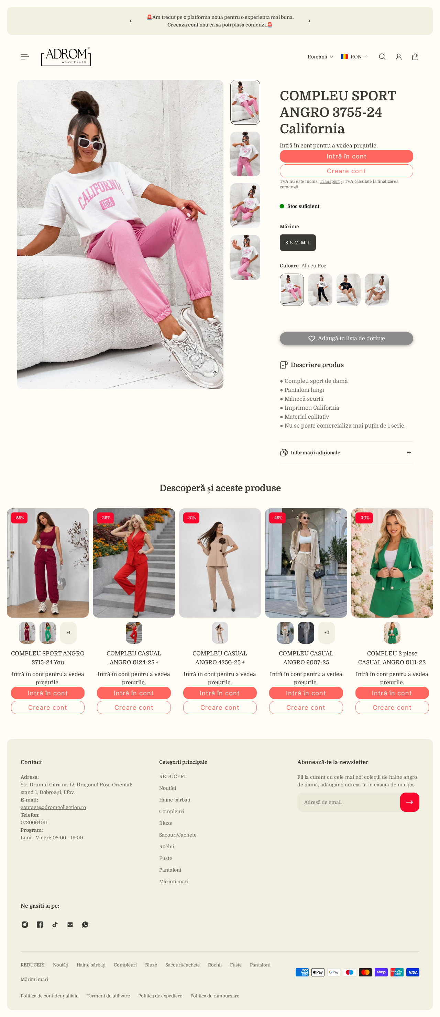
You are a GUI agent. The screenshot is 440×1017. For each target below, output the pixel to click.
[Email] (70, 924)
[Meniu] (25, 57)
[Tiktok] (55, 924)
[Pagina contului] (398, 56)
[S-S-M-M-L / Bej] (220, 633)
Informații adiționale (315, 452)
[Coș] (415, 56)
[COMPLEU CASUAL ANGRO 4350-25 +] (220, 563)
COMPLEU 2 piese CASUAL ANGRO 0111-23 (392, 658)
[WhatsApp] (85, 924)
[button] (346, 338)
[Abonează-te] (409, 802)
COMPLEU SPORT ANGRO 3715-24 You (48, 658)
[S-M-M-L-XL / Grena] (27, 633)
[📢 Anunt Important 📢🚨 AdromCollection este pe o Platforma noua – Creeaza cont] (220, 21)
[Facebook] (39, 924)
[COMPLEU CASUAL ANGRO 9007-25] (306, 563)
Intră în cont (347, 156)
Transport (330, 181)
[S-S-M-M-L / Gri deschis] (306, 633)
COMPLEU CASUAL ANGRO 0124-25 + (134, 658)
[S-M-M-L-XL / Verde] (48, 633)
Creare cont (346, 171)
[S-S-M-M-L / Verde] (392, 633)
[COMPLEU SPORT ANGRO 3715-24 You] (48, 563)
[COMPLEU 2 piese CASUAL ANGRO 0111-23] (392, 563)
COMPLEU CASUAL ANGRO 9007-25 (306, 658)
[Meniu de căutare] (382, 56)
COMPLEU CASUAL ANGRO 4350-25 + (219, 658)
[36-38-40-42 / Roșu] (134, 633)
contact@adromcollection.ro (53, 807)
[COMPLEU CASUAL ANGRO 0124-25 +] (134, 563)
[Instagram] (24, 924)
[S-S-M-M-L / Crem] (285, 633)
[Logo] (66, 56)
